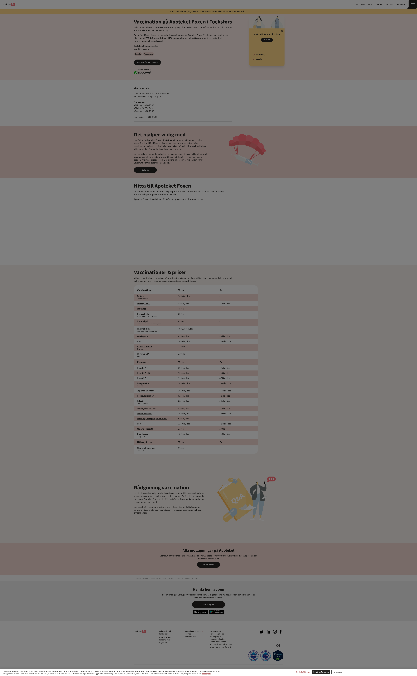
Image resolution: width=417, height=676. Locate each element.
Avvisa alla (338, 672)
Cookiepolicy (206, 674)
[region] (208, 672)
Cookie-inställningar (303, 672)
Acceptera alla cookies (321, 672)
